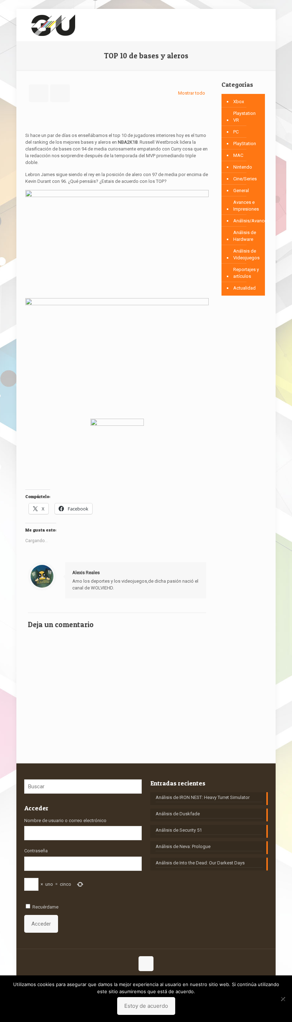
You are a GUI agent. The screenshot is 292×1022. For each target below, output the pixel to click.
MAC (238, 155)
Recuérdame (45, 907)
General (241, 190)
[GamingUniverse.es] (53, 25)
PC (236, 131)
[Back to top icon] (146, 963)
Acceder (41, 924)
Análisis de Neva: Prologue (183, 846)
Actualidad (244, 288)
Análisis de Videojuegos (246, 254)
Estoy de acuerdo (146, 1005)
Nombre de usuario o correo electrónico (65, 820)
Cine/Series (245, 178)
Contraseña (36, 850)
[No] (283, 998)
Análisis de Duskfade (178, 813)
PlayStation (244, 143)
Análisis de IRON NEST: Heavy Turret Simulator (203, 797)
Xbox (238, 101)
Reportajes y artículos (246, 273)
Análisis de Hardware (244, 236)
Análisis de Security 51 (179, 830)
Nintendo (242, 167)
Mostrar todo (191, 93)
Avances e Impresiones (246, 206)
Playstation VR (244, 117)
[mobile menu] (256, 25)
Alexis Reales (86, 572)
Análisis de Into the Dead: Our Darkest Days (200, 862)
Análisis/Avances (251, 220)
